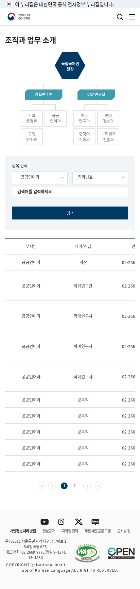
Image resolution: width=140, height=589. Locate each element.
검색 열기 (120, 17)
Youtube (44, 522)
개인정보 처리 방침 (23, 531)
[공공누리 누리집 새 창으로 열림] (118, 549)
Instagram (61, 522)
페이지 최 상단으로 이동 (126, 501)
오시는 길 (123, 531)
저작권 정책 (70, 531)
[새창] (83, 549)
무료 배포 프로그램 (97, 531)
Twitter (78, 522)
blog (95, 522)
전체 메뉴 (132, 16)
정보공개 (48, 531)
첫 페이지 (45, 485)
